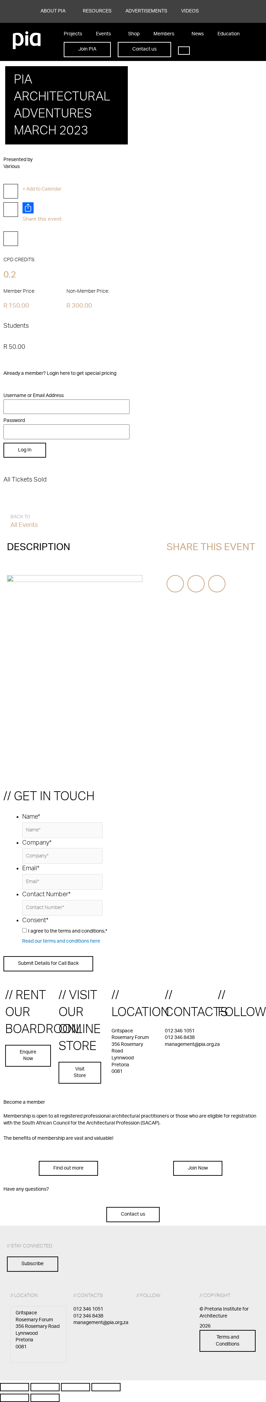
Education (229, 34)
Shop (134, 34)
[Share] (75, 1387)
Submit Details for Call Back (48, 963)
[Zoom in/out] (14, 1387)
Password (14, 420)
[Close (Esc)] (106, 1387)
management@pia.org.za (192, 1044)
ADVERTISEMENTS (146, 11)
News (198, 34)
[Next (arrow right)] (45, 1398)
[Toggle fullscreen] (45, 1387)
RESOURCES (97, 11)
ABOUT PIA (53, 11)
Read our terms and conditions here (61, 941)
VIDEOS (190, 11)
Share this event (42, 219)
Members (163, 34)
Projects (73, 34)
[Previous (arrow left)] (14, 1398)
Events (103, 34)
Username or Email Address (33, 395)
